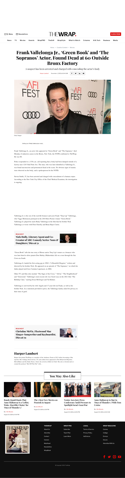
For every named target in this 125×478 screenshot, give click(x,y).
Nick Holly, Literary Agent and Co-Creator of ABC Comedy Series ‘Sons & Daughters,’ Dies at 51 (37, 240)
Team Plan (67, 433)
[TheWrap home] (62, 34)
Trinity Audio (32, 143)
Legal (85, 426)
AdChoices (86, 436)
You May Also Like (62, 376)
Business (106, 40)
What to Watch (74, 40)
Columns (86, 40)
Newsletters (23, 34)
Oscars (105, 440)
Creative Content (62, 47)
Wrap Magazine (109, 426)
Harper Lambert (44, 73)
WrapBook (47, 450)
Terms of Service (88, 429)
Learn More (67, 436)
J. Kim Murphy (9, 411)
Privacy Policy (87, 433)
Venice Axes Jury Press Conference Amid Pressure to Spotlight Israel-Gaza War (77, 402)
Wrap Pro (68, 426)
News (9, 40)
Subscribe (115, 34)
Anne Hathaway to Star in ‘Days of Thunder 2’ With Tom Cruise (107, 402)
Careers (46, 440)
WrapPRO (41, 40)
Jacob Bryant (39, 406)
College (105, 433)
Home (52, 47)
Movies (22, 40)
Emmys (105, 436)
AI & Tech (96, 40)
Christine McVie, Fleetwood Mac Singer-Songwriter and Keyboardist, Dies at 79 (36, 334)
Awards (31, 40)
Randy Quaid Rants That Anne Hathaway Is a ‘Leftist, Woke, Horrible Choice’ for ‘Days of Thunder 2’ (16, 404)
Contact (46, 436)
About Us (47, 429)
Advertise (47, 433)
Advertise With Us (108, 443)
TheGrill (51, 40)
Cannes (105, 429)
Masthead (47, 443)
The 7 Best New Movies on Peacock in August (45, 401)
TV (16, 40)
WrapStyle (61, 40)
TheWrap (48, 426)
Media (115, 40)
